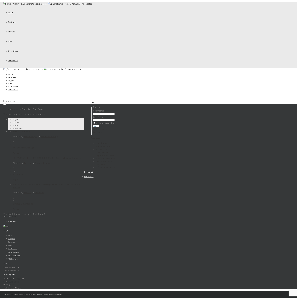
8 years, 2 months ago (24, 203)
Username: (98, 110)
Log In (96, 126)
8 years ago (18, 174)
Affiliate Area (13, 259)
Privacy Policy (13, 252)
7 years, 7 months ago (23, 147)
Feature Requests (43, 163)
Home (10, 12)
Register (97, 129)
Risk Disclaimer (14, 256)
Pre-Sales (39, 192)
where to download (105, 158)
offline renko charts (105, 167)
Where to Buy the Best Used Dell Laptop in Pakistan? (106, 152)
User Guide (13, 51)
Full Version (89, 177)
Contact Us (13, 60)
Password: (98, 116)
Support (11, 31)
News (10, 41)
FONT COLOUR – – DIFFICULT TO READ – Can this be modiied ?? (45, 158)
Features (12, 22)
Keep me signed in (105, 123)
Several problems (21, 131)
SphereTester (41, 294)
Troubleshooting (49, 136)
